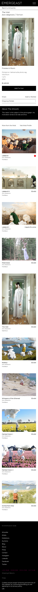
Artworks (5, 532)
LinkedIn (5, 558)
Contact (4, 553)
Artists (4, 535)
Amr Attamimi (8, 15)
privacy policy (17, 586)
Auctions (5, 541)
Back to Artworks (8, 8)
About (4, 547)
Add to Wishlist (30, 97)
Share (4, 97)
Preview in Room (8, 68)
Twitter (4, 564)
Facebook (5, 561)
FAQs (4, 578)
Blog (3, 544)
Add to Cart (19, 88)
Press (4, 550)
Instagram (5, 555)
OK (3, 589)
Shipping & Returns (8, 573)
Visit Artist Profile (26, 125)
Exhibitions (5, 538)
